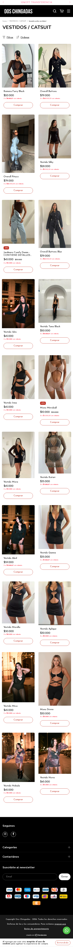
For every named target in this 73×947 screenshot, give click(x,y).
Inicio (5, 21)
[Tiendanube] (36, 936)
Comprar (54, 105)
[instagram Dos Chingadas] (5, 834)
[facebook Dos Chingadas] (13, 834)
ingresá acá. (60, 924)
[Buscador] (54, 11)
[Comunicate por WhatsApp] (66, 930)
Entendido (63, 943)
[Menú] (68, 11)
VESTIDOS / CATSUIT (17, 21)
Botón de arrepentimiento (36, 929)
